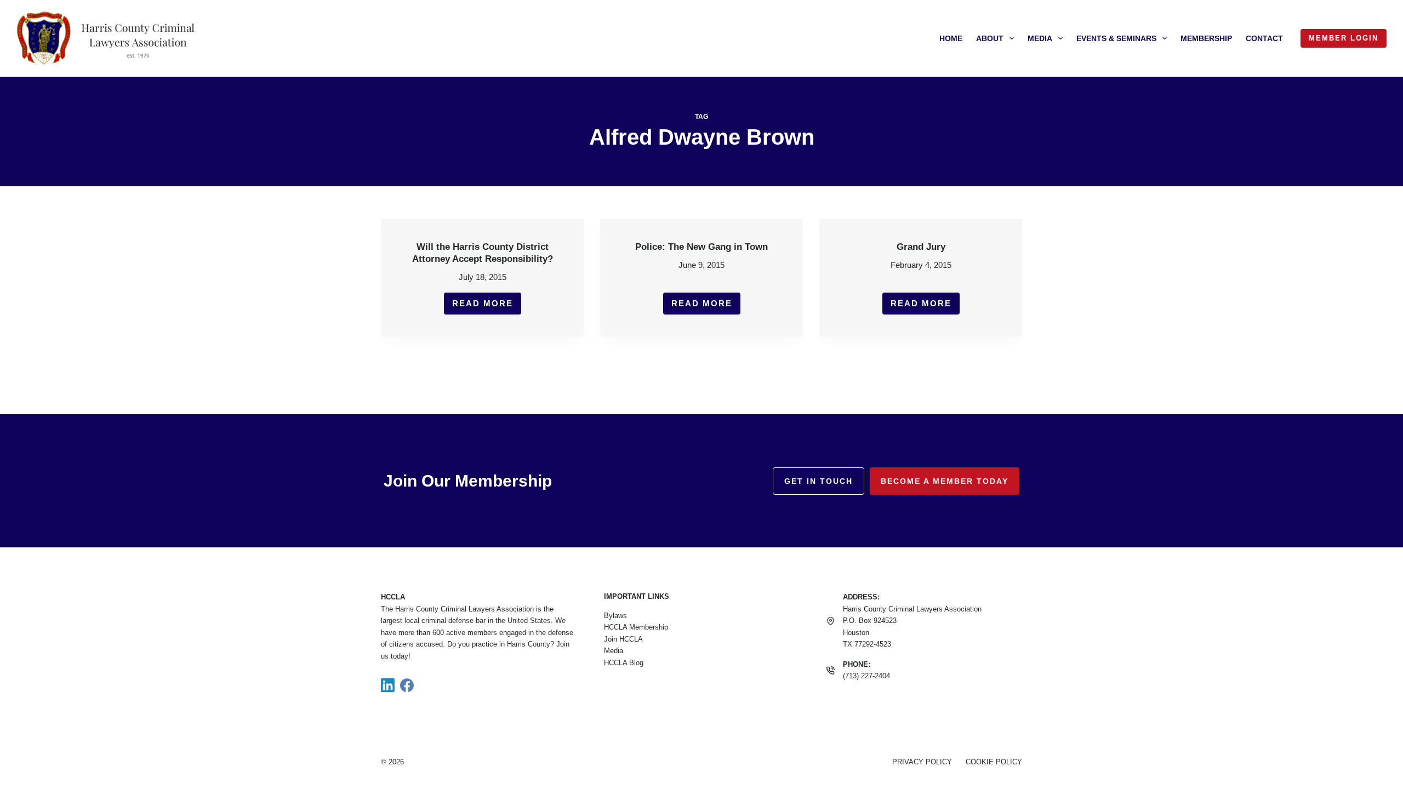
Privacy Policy (922, 762)
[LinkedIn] (388, 685)
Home (950, 38)
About (989, 38)
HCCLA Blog (623, 663)
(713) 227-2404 (866, 676)
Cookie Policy (994, 762)
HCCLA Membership (636, 627)
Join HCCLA (623, 639)
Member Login (1343, 38)
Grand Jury (921, 247)
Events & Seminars (1116, 38)
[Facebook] (407, 685)
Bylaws (615, 615)
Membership (1206, 38)
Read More (486, 307)
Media (1040, 38)
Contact (1264, 38)
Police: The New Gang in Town (701, 247)
